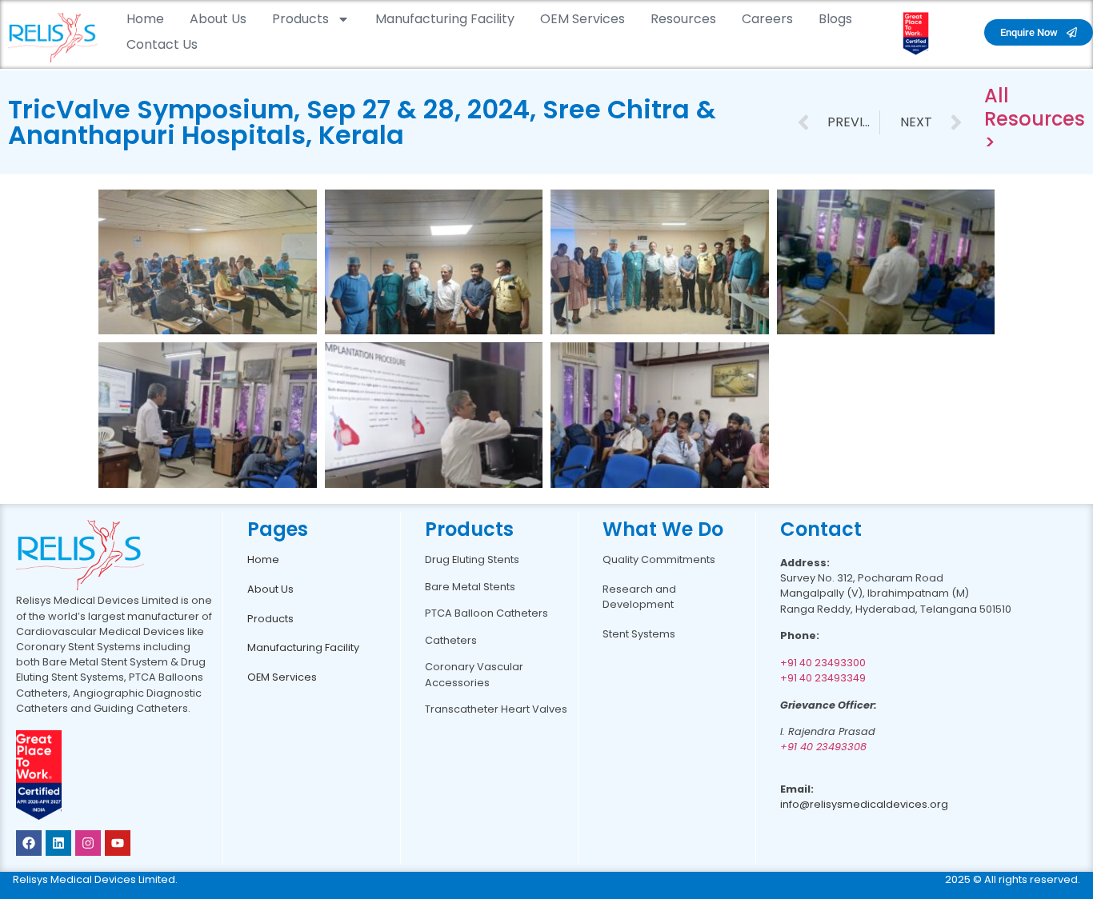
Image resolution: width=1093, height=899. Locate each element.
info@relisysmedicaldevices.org (864, 804)
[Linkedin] (58, 843)
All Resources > (1034, 118)
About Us (218, 19)
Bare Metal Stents (470, 586)
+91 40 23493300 (823, 662)
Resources (683, 19)
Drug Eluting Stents (472, 559)
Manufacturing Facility (444, 19)
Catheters (451, 640)
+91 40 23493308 (823, 746)
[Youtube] (117, 843)
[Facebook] (29, 843)
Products (300, 19)
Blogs (835, 19)
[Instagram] (88, 843)
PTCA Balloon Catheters (486, 613)
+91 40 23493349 (823, 678)
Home (145, 19)
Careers (767, 19)
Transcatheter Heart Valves (496, 709)
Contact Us (162, 44)
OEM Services (582, 19)
